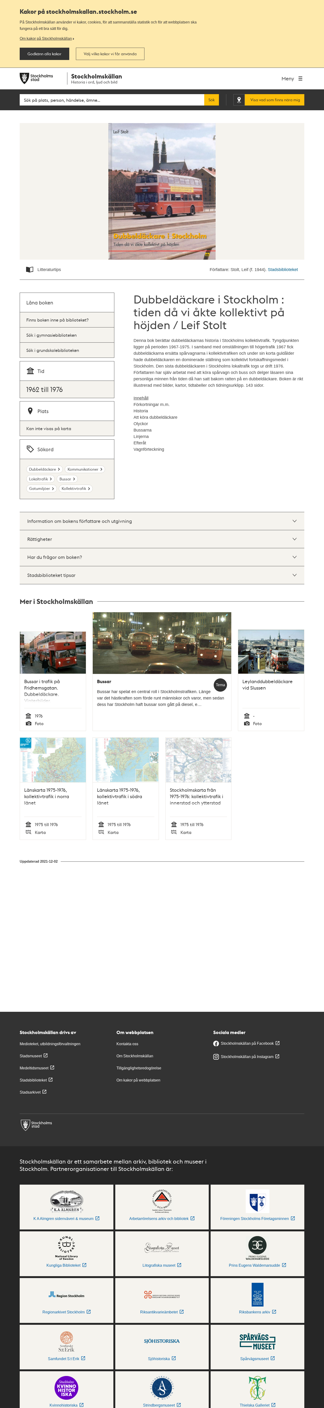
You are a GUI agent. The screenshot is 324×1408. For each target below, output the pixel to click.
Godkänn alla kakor (44, 53)
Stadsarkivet (30, 1092)
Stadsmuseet (31, 1056)
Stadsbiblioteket (283, 269)
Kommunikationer (83, 469)
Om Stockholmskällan (134, 1056)
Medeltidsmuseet (34, 1068)
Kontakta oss (127, 1044)
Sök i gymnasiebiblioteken (51, 335)
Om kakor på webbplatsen (138, 1080)
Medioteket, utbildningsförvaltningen (50, 1044)
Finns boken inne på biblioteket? (57, 319)
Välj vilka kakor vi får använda (110, 53)
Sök (211, 99)
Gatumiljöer (39, 488)
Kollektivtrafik (74, 488)
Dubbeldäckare (42, 469)
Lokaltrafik (38, 478)
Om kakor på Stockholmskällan (46, 38)
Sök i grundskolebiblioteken (52, 350)
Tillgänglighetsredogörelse (138, 1068)
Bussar (65, 478)
